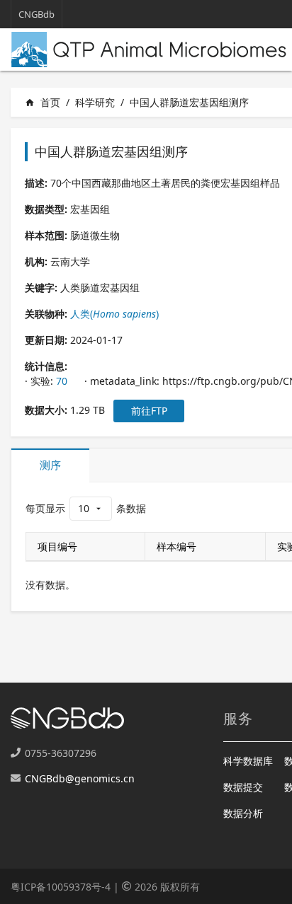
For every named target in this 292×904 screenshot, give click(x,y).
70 (61, 381)
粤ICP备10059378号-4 (61, 886)
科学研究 (95, 102)
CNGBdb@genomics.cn (80, 778)
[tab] (50, 465)
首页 (42, 102)
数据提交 (243, 787)
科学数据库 (248, 760)
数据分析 (243, 813)
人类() (114, 313)
